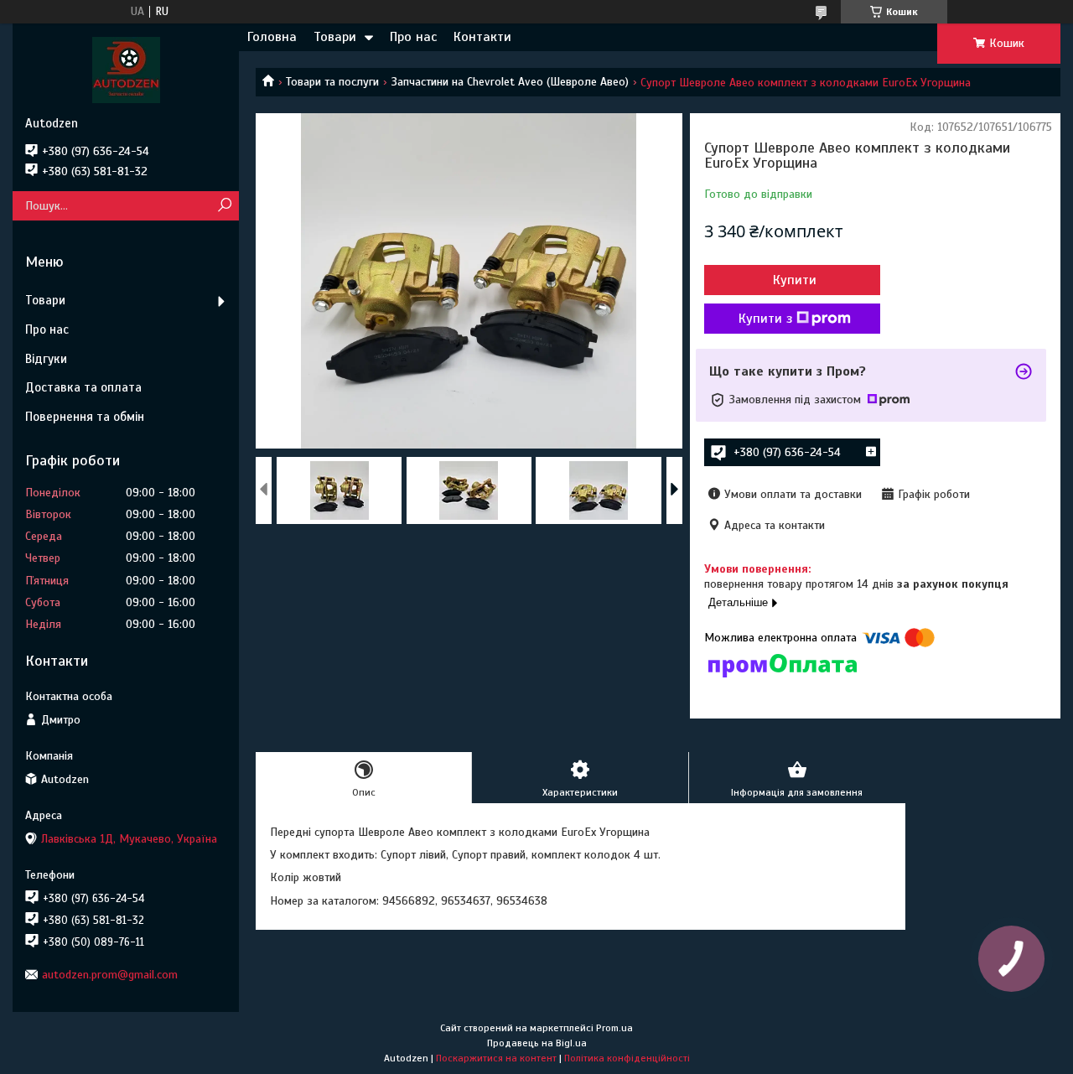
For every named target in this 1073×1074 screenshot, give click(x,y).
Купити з (765, 318)
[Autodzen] (125, 69)
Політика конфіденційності (627, 1058)
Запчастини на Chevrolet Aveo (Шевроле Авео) (510, 82)
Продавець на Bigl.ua (537, 1043)
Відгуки (46, 358)
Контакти (482, 37)
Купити (794, 280)
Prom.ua (614, 1028)
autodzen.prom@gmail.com (110, 975)
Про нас (413, 37)
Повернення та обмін (84, 416)
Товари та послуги (332, 82)
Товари (335, 37)
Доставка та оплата (83, 387)
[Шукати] (224, 206)
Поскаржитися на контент (496, 1058)
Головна (272, 37)
